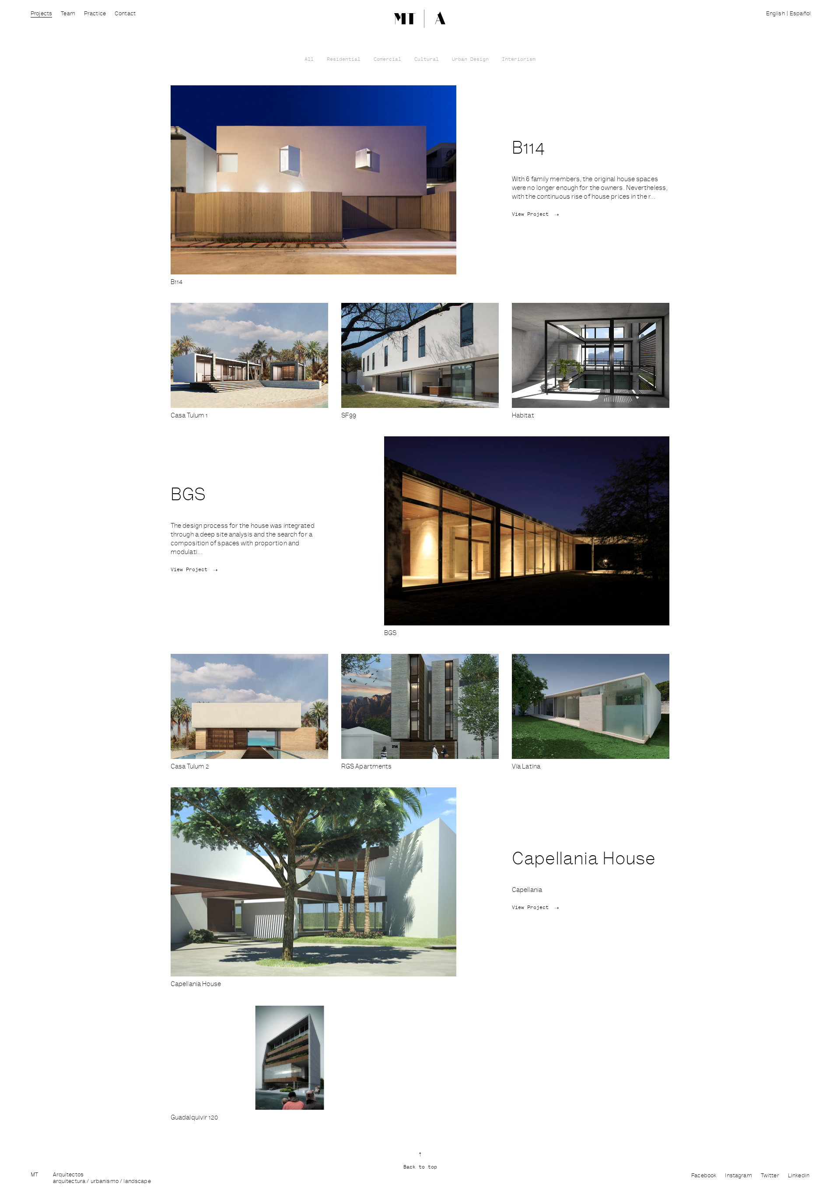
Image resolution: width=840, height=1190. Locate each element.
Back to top (420, 1167)
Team (68, 14)
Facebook (703, 1176)
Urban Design (470, 59)
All (309, 59)
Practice (95, 14)
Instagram (738, 1176)
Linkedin (798, 1176)
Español (800, 14)
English (775, 14)
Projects (41, 14)
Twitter (770, 1176)
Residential (343, 59)
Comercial (387, 59)
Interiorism (519, 59)
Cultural (426, 59)
